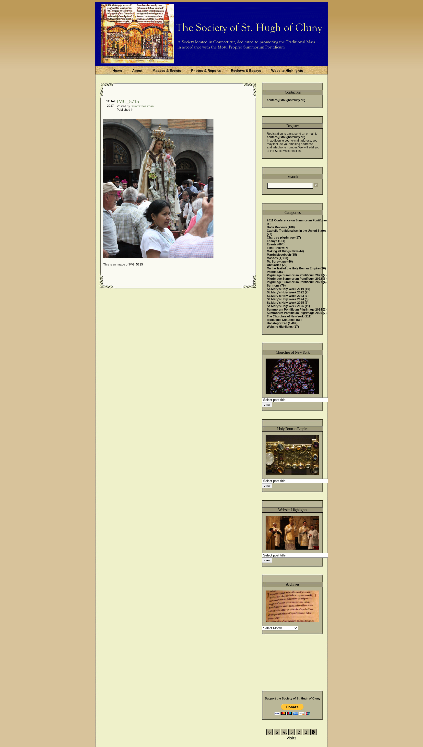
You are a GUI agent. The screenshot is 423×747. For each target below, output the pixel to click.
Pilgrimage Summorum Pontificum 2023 (294, 282)
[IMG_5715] (159, 257)
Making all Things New (282, 251)
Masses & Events (167, 70)
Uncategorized (277, 323)
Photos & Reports (206, 70)
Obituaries (274, 265)
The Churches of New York (285, 316)
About (137, 70)
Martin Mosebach (279, 254)
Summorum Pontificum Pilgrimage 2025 (294, 313)
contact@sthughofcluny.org (286, 100)
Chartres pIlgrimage (281, 237)
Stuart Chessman (142, 106)
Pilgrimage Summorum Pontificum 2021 (294, 275)
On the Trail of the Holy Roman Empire (293, 268)
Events (272, 244)
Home (117, 70)
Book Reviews (277, 227)
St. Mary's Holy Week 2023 (285, 296)
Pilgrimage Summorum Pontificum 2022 (294, 278)
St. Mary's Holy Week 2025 (285, 302)
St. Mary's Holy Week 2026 (285, 306)
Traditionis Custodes (281, 320)
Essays (272, 241)
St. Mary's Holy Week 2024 (285, 299)
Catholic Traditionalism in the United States (297, 230)
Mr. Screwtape (277, 261)
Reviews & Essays (246, 70)
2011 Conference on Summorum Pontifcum (297, 220)
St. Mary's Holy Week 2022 (285, 292)
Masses (272, 258)
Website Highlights (287, 70)
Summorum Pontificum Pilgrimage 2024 (294, 309)
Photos (272, 272)
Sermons (273, 285)
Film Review (275, 248)
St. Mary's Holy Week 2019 (285, 289)
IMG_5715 (128, 101)
